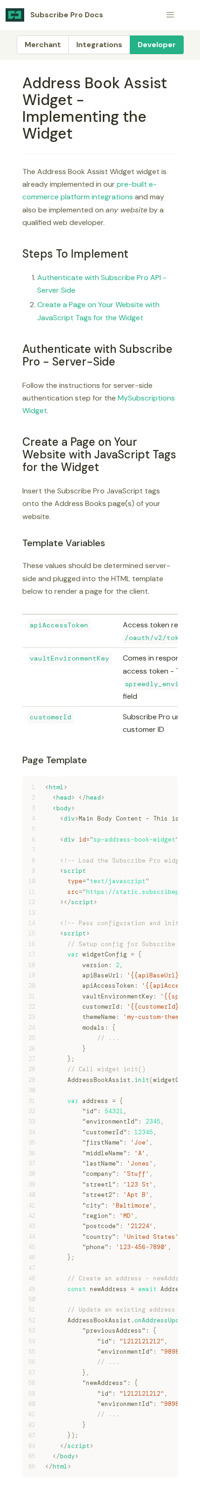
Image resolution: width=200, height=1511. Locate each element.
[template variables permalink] (18, 543)
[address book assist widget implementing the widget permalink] (18, 83)
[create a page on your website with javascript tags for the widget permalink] (18, 442)
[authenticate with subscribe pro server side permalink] (18, 349)
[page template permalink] (18, 760)
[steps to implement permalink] (18, 253)
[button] (170, 15)
